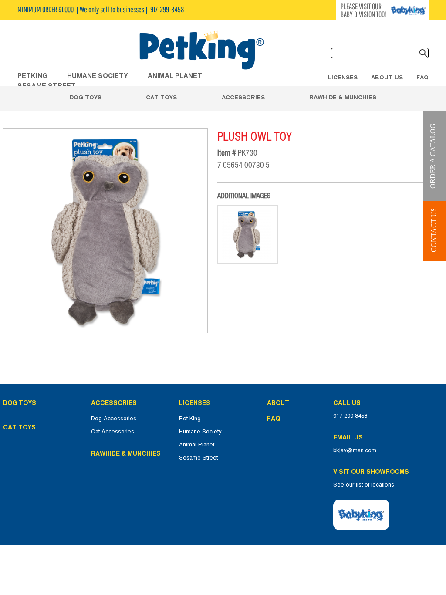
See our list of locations (363, 484)
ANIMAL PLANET (175, 75)
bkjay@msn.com (354, 450)
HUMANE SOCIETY (97, 75)
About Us (387, 77)
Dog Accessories (113, 418)
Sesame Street (198, 457)
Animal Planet (196, 444)
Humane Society (200, 431)
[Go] (423, 53)
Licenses (343, 77)
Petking (32, 75)
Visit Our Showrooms (372, 471)
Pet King (190, 418)
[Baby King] (361, 515)
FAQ (422, 77)
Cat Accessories (112, 431)
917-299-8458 (350, 415)
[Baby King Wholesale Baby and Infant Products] (201, 51)
